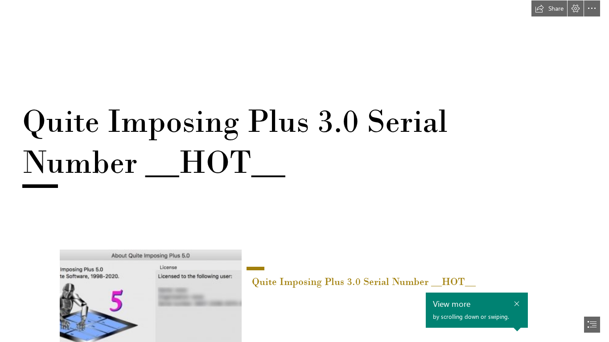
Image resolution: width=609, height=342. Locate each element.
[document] (304, 171)
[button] (549, 8)
